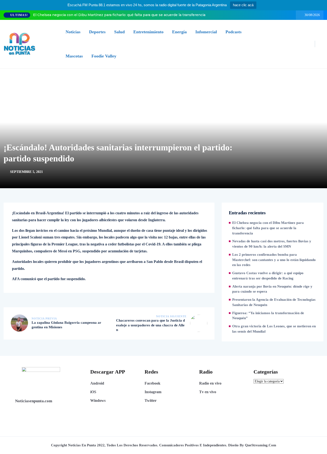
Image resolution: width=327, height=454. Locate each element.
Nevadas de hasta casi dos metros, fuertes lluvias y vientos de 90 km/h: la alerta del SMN (271, 243)
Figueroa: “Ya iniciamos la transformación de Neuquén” (268, 315)
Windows (98, 400)
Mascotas (74, 56)
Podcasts (234, 31)
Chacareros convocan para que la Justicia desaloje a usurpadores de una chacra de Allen (150, 325)
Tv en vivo (207, 392)
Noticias (73, 31)
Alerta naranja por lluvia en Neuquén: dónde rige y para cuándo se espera (272, 289)
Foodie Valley (103, 56)
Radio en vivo (210, 383)
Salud (119, 31)
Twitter (151, 400)
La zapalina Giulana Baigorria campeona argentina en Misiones (66, 325)
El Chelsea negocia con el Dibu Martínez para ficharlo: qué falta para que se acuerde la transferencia (119, 15)
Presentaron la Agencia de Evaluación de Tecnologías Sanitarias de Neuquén (274, 302)
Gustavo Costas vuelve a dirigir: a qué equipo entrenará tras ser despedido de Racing (268, 275)
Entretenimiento (148, 31)
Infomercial (206, 31)
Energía (179, 31)
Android (97, 383)
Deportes (97, 31)
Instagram (153, 392)
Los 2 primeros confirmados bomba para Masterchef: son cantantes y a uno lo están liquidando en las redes (274, 260)
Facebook (152, 383)
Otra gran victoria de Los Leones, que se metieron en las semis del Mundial (274, 328)
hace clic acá (243, 5)
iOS (93, 392)
